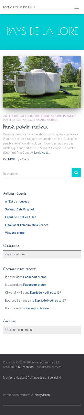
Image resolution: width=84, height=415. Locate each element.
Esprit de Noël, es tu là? (20, 217)
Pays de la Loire (12, 119)
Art (22, 115)
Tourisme (52, 119)
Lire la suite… (42, 152)
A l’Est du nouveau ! (18, 201)
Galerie (45, 115)
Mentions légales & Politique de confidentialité (32, 377)
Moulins (56, 115)
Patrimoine (69, 115)
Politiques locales (34, 119)
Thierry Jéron (41, 395)
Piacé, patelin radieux (25, 126)
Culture (29, 115)
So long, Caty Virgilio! (19, 209)
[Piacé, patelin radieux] (42, 82)
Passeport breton (34, 277)
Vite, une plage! (15, 232)
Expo (37, 115)
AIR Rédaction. (25, 367)
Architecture (11, 115)
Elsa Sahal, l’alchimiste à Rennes (27, 225)
